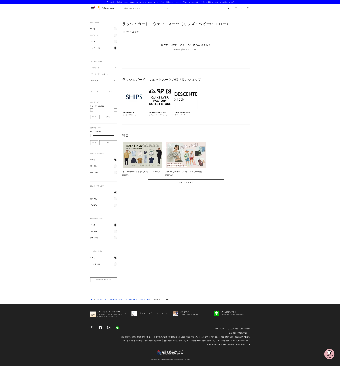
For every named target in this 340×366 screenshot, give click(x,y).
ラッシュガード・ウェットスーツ (138, 299)
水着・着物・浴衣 (115, 299)
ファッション (101, 299)
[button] (103, 29)
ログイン (227, 8)
